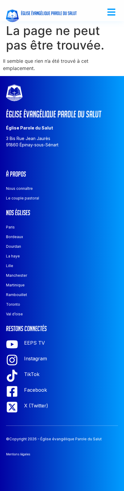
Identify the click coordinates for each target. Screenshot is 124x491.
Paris (10, 227)
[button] (111, 12)
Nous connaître (19, 188)
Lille (9, 265)
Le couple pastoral (22, 198)
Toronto (13, 304)
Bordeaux (14, 236)
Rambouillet (16, 294)
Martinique (15, 285)
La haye (13, 256)
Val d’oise (14, 314)
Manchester (16, 275)
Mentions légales (18, 454)
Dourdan (13, 246)
